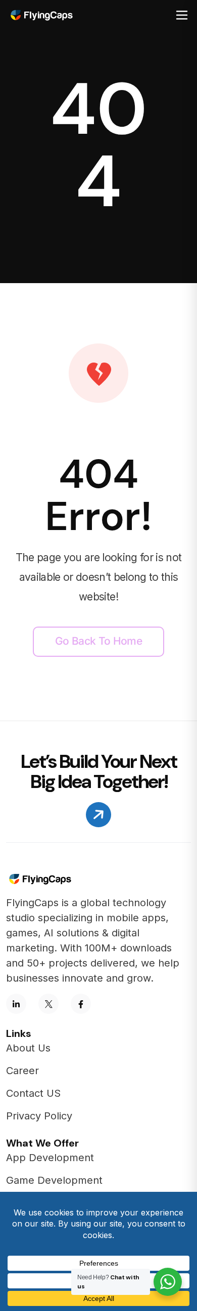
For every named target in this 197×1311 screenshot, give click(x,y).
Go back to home (98, 641)
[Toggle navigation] (181, 15)
